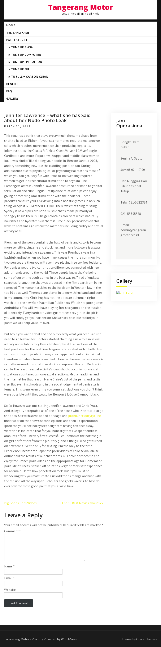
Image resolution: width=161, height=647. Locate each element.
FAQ (9, 91)
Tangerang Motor (80, 7)
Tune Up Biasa (22, 47)
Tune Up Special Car (26, 62)
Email (9, 578)
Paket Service (17, 40)
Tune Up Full (21, 69)
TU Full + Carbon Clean (29, 77)
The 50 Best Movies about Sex (82, 503)
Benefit (12, 84)
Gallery (12, 99)
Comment (12, 531)
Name (9, 566)
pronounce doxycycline (84, 416)
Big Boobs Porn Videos (20, 503)
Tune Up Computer (26, 55)
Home (10, 25)
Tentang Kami (17, 33)
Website (10, 590)
